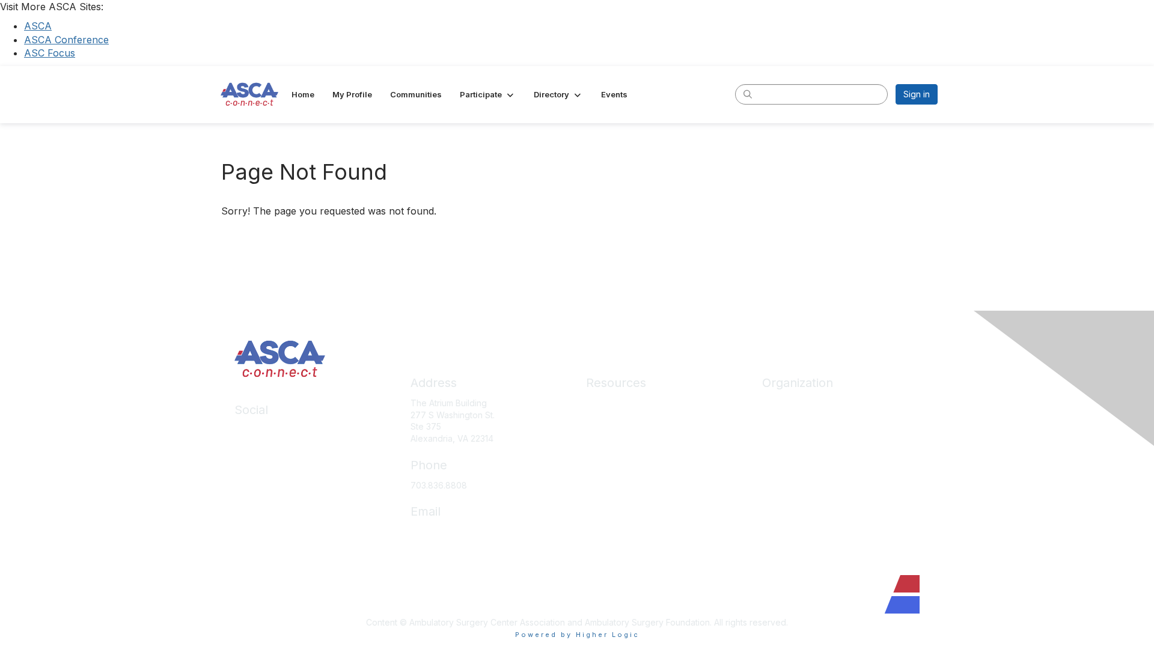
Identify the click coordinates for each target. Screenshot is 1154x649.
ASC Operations (617, 421)
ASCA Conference (66, 40)
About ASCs (609, 474)
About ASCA (786, 403)
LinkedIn (250, 430)
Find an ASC (786, 438)
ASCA (38, 26)
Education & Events (624, 438)
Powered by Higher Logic (577, 634)
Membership (610, 456)
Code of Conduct (620, 510)
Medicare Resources (627, 403)
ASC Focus (49, 53)
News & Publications (626, 492)
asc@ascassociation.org (459, 531)
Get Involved (787, 456)
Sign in (916, 94)
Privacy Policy (614, 527)
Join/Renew (786, 421)
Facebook (254, 448)
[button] (488, 94)
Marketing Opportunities (810, 474)
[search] (747, 93)
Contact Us (783, 492)
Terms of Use (613, 545)
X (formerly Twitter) (273, 465)
